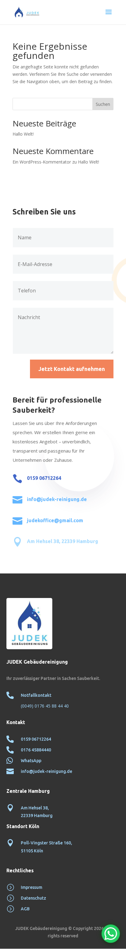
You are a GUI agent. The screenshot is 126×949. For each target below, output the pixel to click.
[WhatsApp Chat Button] (111, 933)
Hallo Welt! (23, 134)
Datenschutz (33, 898)
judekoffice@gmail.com (55, 520)
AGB (25, 908)
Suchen (103, 104)
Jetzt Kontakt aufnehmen (72, 369)
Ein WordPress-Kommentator (42, 162)
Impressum (31, 887)
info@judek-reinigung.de (57, 499)
